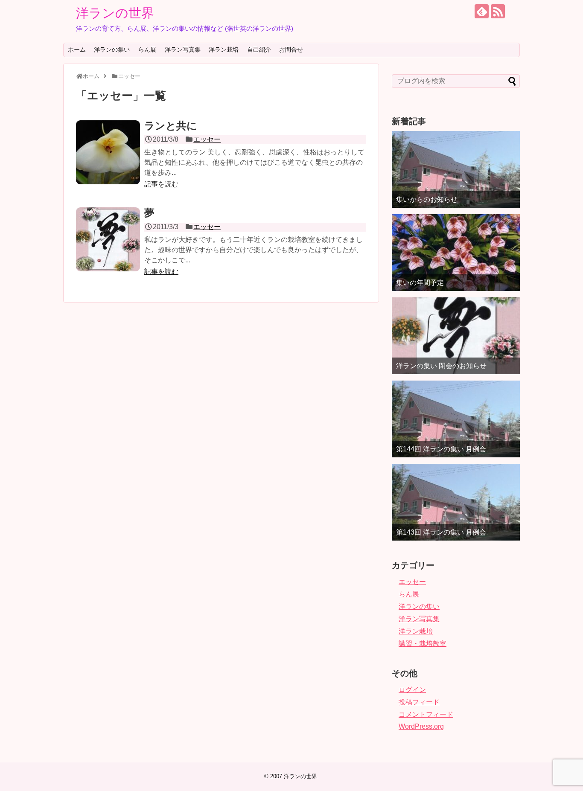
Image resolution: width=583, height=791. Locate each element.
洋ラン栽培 (224, 49)
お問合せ (291, 49)
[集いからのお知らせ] (456, 169)
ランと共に (170, 125)
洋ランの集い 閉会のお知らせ (441, 365)
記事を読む (161, 184)
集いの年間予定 (420, 282)
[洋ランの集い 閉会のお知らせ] (456, 335)
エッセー (207, 139)
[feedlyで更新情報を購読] (482, 11)
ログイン (412, 689)
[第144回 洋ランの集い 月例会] (456, 419)
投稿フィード (419, 702)
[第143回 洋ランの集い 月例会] (456, 502)
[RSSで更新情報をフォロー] (498, 11)
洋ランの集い (112, 49)
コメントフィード (426, 714)
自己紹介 (259, 49)
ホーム (77, 49)
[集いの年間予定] (456, 252)
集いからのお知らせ (427, 199)
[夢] (108, 239)
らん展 (147, 49)
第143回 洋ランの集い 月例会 (441, 532)
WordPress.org (421, 726)
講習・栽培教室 (422, 643)
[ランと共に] (108, 152)
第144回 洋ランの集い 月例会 (441, 449)
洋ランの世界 (115, 13)
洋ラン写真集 (183, 49)
